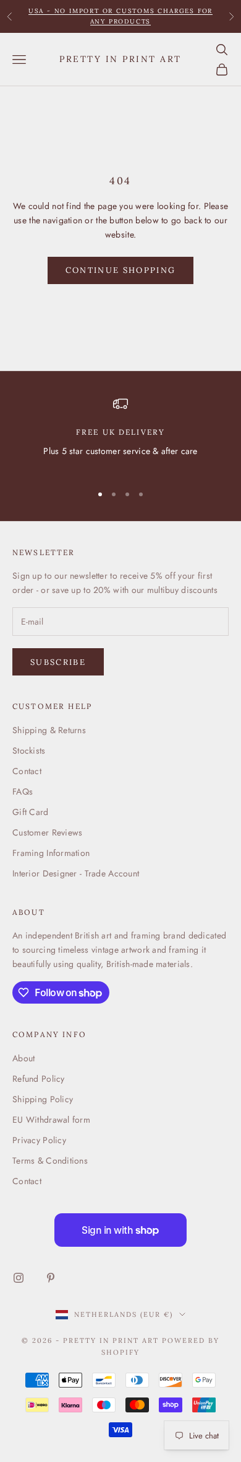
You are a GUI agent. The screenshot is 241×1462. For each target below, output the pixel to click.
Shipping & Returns (49, 730)
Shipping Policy (42, 1099)
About (23, 1058)
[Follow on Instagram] (18, 1278)
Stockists (29, 750)
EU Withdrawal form (51, 1119)
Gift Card (30, 812)
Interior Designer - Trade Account (75, 873)
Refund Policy (38, 1078)
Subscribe (58, 662)
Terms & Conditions (50, 1160)
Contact (26, 771)
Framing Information (51, 853)
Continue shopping (121, 270)
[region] (120, 434)
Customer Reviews (47, 832)
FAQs (22, 791)
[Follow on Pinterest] (50, 1278)
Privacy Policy (39, 1140)
